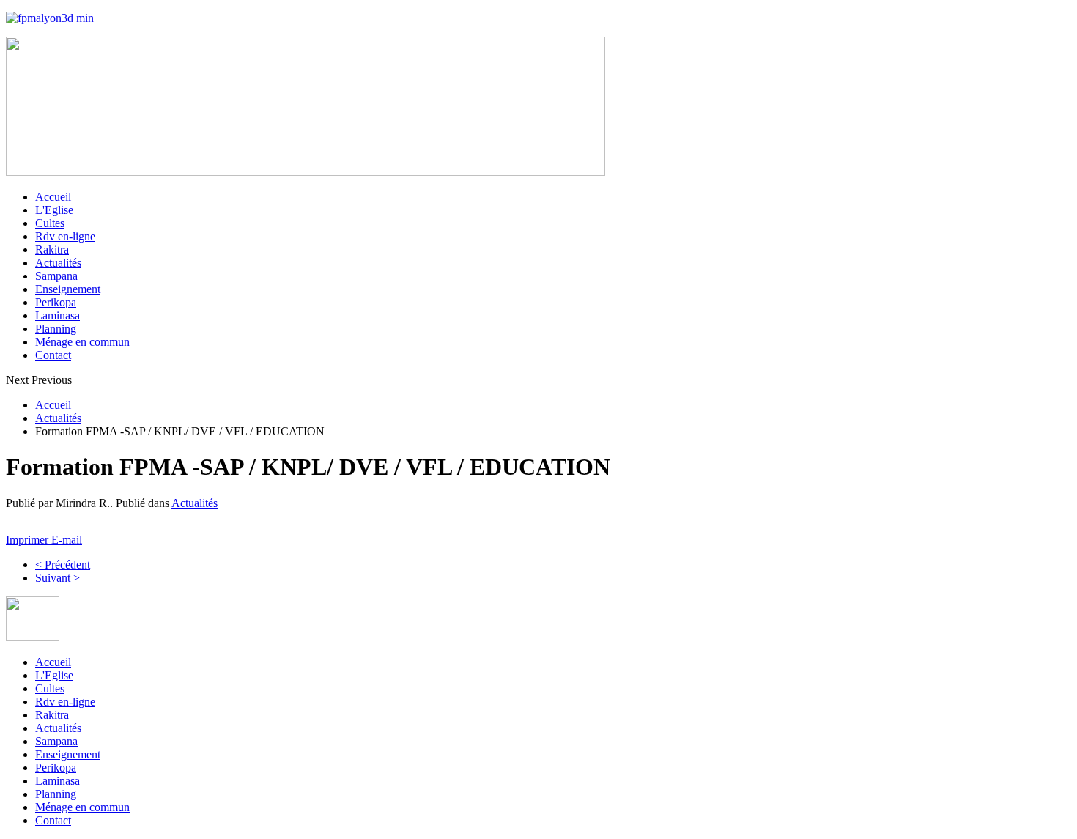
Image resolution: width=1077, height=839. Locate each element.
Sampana (56, 276)
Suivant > (57, 578)
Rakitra (52, 249)
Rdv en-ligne (65, 236)
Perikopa (55, 302)
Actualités (58, 262)
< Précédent (62, 564)
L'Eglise (54, 210)
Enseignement (67, 289)
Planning (55, 328)
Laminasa (57, 315)
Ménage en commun (82, 342)
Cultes (49, 223)
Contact (53, 355)
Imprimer (28, 539)
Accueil (53, 197)
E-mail (66, 539)
